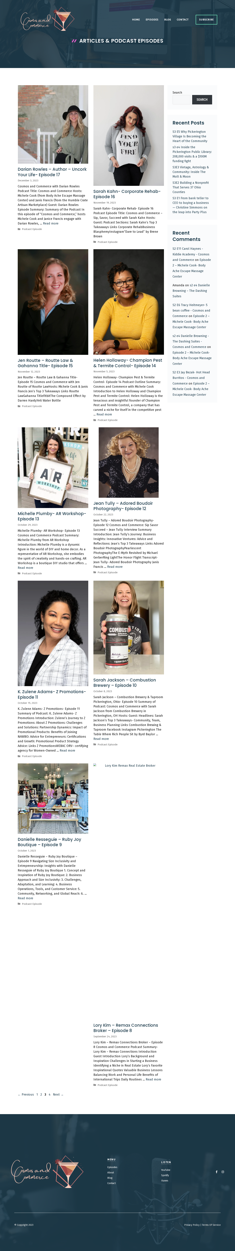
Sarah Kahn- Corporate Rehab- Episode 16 (127, 194)
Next (58, 1094)
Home (136, 19)
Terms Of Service (211, 1225)
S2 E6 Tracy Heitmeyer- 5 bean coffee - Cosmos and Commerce (191, 310)
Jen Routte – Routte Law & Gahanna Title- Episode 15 (45, 363)
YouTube (165, 1170)
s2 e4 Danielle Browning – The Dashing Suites (191, 290)
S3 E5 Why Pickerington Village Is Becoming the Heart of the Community (190, 136)
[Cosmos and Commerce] (48, 19)
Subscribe (206, 19)
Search (177, 92)
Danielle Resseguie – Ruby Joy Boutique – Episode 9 (49, 842)
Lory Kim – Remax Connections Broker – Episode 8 (125, 1027)
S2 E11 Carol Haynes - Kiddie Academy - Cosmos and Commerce (191, 254)
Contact (183, 19)
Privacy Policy (192, 1225)
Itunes (164, 1180)
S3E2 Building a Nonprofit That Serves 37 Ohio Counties (191, 187)
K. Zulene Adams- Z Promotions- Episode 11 (52, 694)
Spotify (165, 1175)
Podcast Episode (32, 229)
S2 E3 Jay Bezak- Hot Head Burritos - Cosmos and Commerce (191, 377)
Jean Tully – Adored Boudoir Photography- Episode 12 (123, 505)
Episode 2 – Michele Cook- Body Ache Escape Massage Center (191, 321)
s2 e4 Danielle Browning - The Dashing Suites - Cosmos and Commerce (191, 341)
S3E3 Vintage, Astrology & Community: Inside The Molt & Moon (191, 171)
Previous (26, 1094)
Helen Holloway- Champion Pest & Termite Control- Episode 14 (127, 362)
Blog (167, 19)
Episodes (152, 19)
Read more (50, 223)
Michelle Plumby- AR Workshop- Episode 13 (52, 516)
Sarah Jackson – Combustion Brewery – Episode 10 (124, 682)
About (110, 1172)
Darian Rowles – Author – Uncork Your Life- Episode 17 (52, 171)
